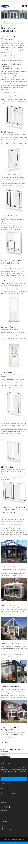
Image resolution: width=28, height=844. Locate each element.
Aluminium (13, 793)
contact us (3, 736)
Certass (24, 49)
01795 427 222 (7, 826)
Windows (5, 64)
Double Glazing (6, 23)
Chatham (14, 771)
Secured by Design (12, 275)
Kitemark (3, 387)
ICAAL (23, 839)
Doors (21, 260)
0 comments (5, 21)
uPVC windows (16, 76)
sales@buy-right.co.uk (9, 829)
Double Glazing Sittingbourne (16, 23)
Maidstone (10, 771)
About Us (13, 788)
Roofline (13, 795)
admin (8, 25)
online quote (15, 734)
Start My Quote (14, 779)
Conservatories (16, 510)
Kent (25, 771)
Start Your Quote (14, 842)
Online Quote (3, 790)
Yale (18, 335)
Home (2, 788)
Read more (4, 742)
